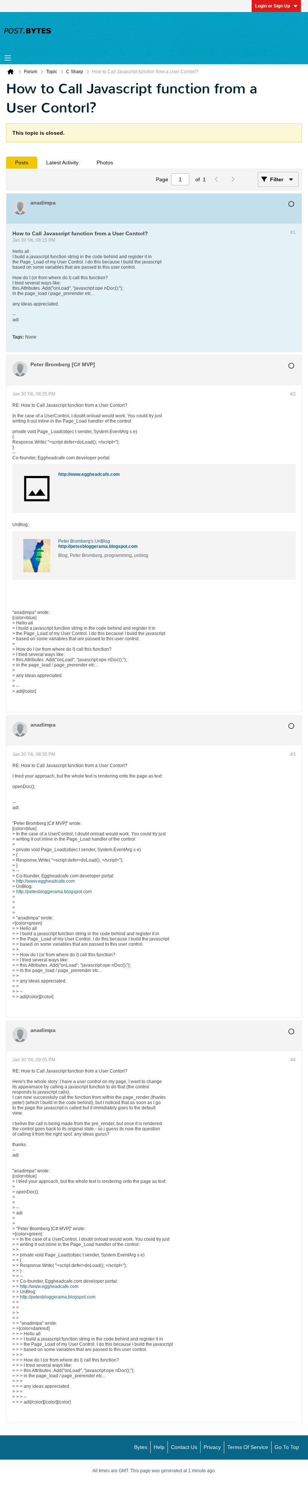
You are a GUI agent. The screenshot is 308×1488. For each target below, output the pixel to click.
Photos (105, 162)
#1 (293, 232)
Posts (21, 162)
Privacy (212, 1447)
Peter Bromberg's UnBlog (84, 541)
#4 (293, 1059)
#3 (293, 754)
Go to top (287, 1447)
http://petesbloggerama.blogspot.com (98, 546)
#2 (293, 394)
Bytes (140, 1447)
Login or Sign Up (272, 6)
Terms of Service (247, 1447)
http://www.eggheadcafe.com (89, 474)
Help (159, 1447)
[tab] (21, 162)
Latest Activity (62, 162)
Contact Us (184, 1447)
